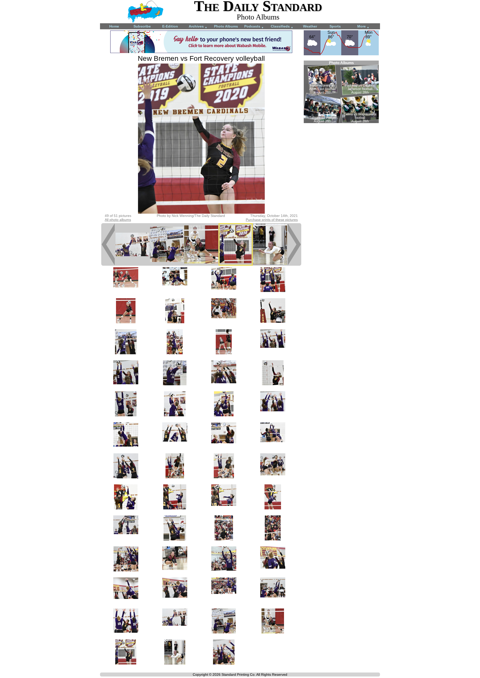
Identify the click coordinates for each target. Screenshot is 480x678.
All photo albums (118, 220)
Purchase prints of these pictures (272, 220)
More (363, 26)
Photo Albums (226, 26)
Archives (198, 26)
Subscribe (142, 26)
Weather (310, 26)
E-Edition (170, 26)
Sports (335, 26)
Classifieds (282, 26)
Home (114, 26)
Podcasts (254, 26)
